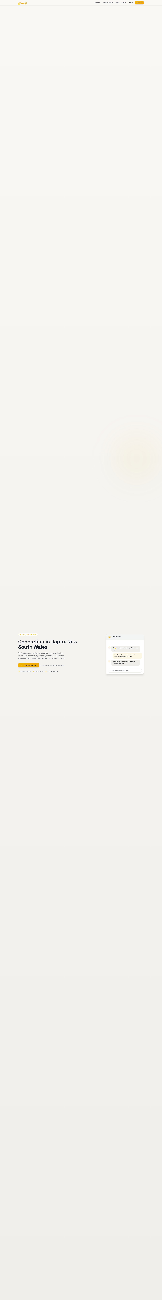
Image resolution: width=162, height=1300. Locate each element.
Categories (97, 2)
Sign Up (139, 2)
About (117, 2)
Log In (131, 2)
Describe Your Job (30, 665)
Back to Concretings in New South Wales (53, 665)
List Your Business (108, 2)
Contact (123, 2)
